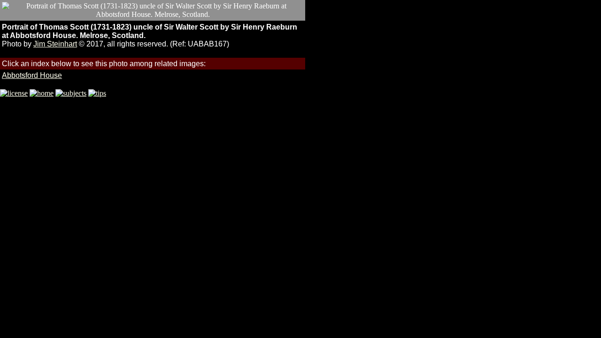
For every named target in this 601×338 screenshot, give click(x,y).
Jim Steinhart (55, 44)
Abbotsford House (32, 75)
